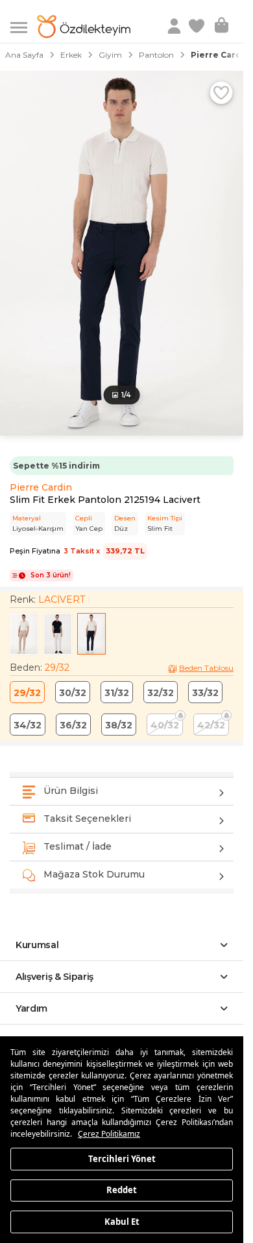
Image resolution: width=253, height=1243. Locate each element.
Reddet (121, 1190)
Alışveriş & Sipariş (54, 976)
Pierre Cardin (41, 487)
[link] (198, 27)
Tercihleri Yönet (122, 1158)
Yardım (31, 1008)
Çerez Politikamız (109, 1133)
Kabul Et (121, 1221)
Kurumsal (37, 945)
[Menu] (23, 26)
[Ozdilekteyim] (83, 27)
